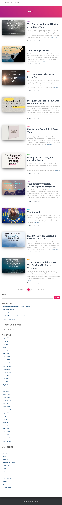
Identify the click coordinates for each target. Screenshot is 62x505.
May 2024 (5, 422)
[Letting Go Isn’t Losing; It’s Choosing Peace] (13, 160)
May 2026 (5, 347)
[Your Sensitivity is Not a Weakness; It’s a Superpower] (13, 187)
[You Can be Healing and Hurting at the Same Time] (13, 27)
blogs (4, 456)
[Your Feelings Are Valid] (13, 54)
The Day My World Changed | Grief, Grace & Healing (16, 306)
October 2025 (6, 369)
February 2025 (6, 394)
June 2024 (5, 419)
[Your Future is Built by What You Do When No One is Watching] (13, 265)
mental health (6, 475)
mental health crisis (8, 478)
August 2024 (6, 413)
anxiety (29, 21)
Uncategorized (7, 487)
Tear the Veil (33, 212)
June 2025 (5, 381)
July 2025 (5, 378)
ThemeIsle (36, 501)
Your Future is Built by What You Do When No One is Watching (41, 265)
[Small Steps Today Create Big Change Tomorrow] (13, 239)
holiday (5, 472)
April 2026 (5, 350)
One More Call (6, 312)
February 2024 (6, 431)
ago (36, 40)
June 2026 (5, 344)
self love (5, 481)
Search (4, 294)
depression (6, 465)
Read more (54, 37)
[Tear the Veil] (13, 215)
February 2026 (6, 356)
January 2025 (6, 397)
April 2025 (5, 388)
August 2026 (6, 338)
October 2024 (6, 406)
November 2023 (7, 441)
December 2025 (7, 363)
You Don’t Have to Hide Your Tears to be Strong (15, 316)
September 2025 (7, 372)
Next (42, 289)
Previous (20, 289)
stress (4, 484)
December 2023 (7, 438)
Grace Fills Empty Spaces (9, 319)
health (4, 468)
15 (38, 289)
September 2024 (7, 410)
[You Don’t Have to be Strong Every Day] (13, 77)
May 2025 (5, 385)
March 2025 (6, 391)
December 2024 (7, 400)
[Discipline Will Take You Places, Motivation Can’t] (13, 104)
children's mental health (9, 462)
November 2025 (7, 366)
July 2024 (5, 416)
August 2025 (6, 375)
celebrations (6, 459)
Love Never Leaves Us (8, 309)
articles (5, 453)
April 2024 (5, 425)
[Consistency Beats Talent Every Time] (13, 132)
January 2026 (6, 359)
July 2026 (5, 341)
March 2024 (6, 428)
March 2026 (6, 353)
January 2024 (6, 435)
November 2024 (7, 403)
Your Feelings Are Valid (39, 50)
